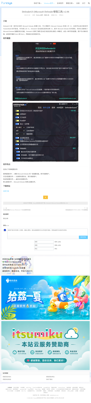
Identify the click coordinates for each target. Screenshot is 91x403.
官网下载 (6, 191)
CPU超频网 (17, 391)
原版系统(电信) (7, 376)
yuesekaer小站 (23, 389)
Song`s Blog (37, 389)
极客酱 (43, 389)
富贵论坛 (81, 387)
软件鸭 (48, 389)
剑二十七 (24, 391)
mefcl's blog (28, 387)
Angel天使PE (31, 389)
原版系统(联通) (7, 379)
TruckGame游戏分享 (37, 387)
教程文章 (69, 3)
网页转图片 (15, 389)
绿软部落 (69, 387)
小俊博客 (22, 387)
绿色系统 (63, 391)
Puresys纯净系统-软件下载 (6, 3)
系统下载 (37, 3)
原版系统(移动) (50, 376)
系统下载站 (49, 379)
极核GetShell (8, 389)
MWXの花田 (10, 391)
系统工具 (46, 15)
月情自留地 (50, 391)
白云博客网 (57, 391)
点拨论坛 (45, 392)
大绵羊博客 (82, 389)
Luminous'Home (61, 387)
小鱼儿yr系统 (70, 391)
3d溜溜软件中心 (31, 391)
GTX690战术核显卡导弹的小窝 (63, 389)
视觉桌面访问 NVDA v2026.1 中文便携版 (76, 210)
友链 (78, 3)
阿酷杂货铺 (54, 387)
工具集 (76, 391)
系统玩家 (82, 391)
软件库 (53, 389)
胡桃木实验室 (75, 389)
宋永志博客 (16, 387)
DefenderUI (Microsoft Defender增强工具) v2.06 (45, 11)
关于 (83, 3)
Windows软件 (48, 3)
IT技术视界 (39, 391)
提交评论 (83, 237)
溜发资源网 (75, 387)
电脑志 (44, 391)
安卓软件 (60, 3)
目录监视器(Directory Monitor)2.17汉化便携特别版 (16, 210)
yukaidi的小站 (46, 387)
